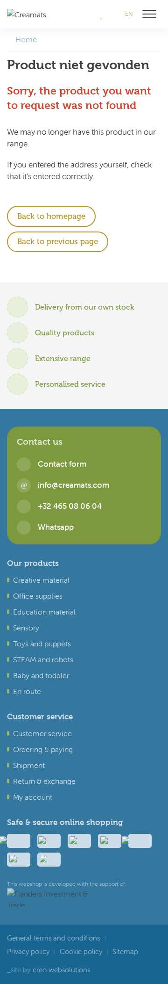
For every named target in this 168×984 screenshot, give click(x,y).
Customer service (42, 733)
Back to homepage (51, 216)
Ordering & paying (43, 749)
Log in (71, 14)
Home (26, 39)
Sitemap (125, 952)
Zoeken (113, 14)
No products (88, 14)
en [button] (129, 14)
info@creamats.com (73, 485)
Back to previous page (57, 241)
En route (27, 691)
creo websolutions (61, 970)
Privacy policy (28, 952)
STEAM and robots (43, 659)
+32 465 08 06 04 (70, 506)
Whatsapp (56, 527)
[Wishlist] (101, 14)
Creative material (41, 580)
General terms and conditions (53, 938)
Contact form (62, 464)
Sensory (26, 627)
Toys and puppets (42, 643)
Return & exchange (44, 781)
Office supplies (38, 596)
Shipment (29, 765)
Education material (44, 611)
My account (32, 797)
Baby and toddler (41, 675)
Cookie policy (81, 952)
